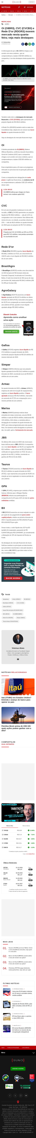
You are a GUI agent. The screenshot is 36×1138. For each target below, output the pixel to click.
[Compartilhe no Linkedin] (33, 44)
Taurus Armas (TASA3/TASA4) (10, 621)
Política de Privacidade (13, 1047)
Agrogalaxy (6, 599)
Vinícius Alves (18, 648)
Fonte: (29, 854)
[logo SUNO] (16, 2)
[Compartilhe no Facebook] (22, 44)
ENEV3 (6, 847)
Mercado (10, 15)
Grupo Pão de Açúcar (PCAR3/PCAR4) (13, 610)
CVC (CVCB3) (15, 119)
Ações (7, 24)
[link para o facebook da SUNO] (10, 1095)
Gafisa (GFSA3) (7, 606)
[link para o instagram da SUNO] (21, 1095)
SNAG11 (12, 11)
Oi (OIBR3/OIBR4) (17, 614)
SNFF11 (32, 11)
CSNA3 (6, 834)
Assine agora (18, 1068)
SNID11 (25, 11)
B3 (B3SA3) (27, 599)
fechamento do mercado (24, 430)
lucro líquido (27, 251)
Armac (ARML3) (16, 599)
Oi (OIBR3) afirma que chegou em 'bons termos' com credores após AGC (17, 193)
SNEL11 (19, 11)
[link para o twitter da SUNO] (15, 1095)
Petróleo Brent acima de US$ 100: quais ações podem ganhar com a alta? (16, 728)
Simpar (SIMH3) (21, 617)
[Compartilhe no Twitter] (26, 44)
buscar (19, 7)
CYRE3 (6, 843)
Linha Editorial (25, 1047)
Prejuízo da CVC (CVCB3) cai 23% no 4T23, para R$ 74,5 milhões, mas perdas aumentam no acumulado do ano (18, 234)
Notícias (3, 15)
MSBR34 (5, 495)
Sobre (3, 1047)
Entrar (32, 2)
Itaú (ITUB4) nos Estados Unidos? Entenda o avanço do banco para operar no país (16, 700)
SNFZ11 (5, 11)
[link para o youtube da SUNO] (26, 1095)
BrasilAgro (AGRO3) (8, 603)
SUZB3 (6, 839)
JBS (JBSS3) (6, 614)
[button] (29, 7)
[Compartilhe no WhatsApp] (29, 44)
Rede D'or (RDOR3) (8, 617)
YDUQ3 (6, 830)
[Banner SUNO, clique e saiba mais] (18, 99)
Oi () (20, 149)
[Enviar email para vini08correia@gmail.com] (18, 659)
